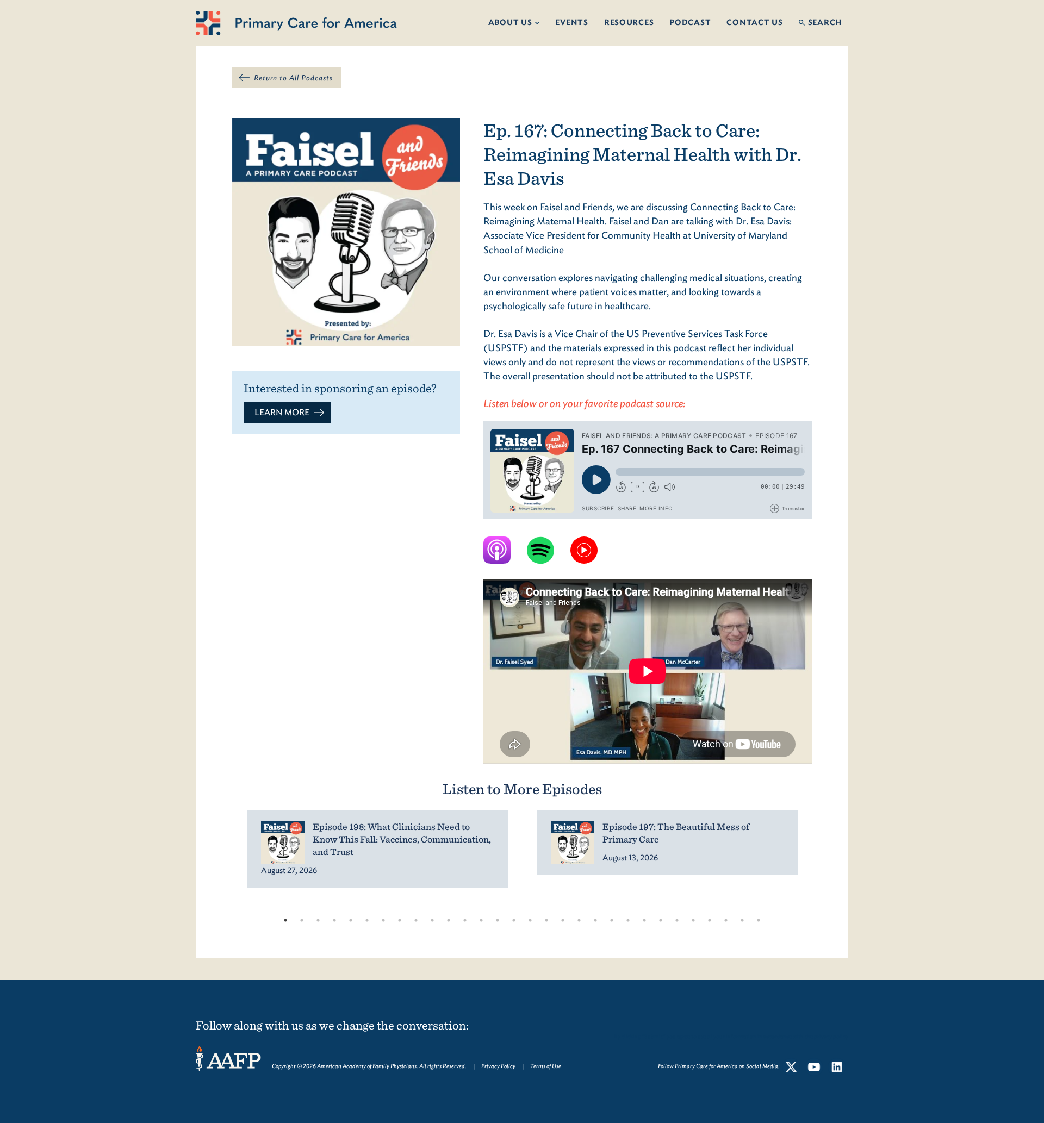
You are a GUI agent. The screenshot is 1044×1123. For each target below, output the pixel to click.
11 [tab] (448, 920)
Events (571, 22)
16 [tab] (530, 920)
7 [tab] (383, 920)
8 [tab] (399, 920)
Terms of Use (545, 1066)
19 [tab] (579, 920)
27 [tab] (709, 920)
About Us (510, 22)
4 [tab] (334, 920)
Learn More (281, 412)
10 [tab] (432, 920)
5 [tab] (350, 920)
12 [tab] (464, 920)
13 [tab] (481, 920)
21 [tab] (611, 920)
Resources (629, 22)
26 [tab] (693, 920)
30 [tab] (758, 920)
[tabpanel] (377, 849)
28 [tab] (725, 920)
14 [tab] (497, 920)
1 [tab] (285, 920)
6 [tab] (367, 920)
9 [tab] (416, 920)
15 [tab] (513, 920)
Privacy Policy (498, 1066)
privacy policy (831, 1036)
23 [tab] (644, 920)
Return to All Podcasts (293, 77)
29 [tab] (742, 920)
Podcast (690, 22)
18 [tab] (562, 920)
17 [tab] (546, 920)
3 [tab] (318, 920)
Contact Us (754, 22)
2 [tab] (301, 920)
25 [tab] (677, 920)
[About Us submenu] (540, 23)
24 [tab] (660, 920)
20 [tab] (595, 920)
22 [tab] (628, 920)
